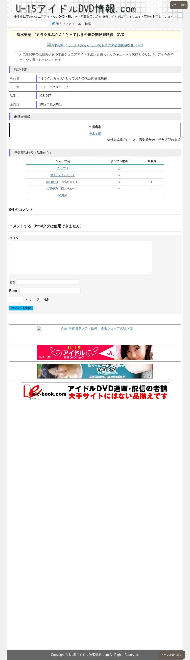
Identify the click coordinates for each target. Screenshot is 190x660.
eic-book (52, 182)
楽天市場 (63, 168)
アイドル (74, 24)
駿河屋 (62, 195)
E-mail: (14, 291)
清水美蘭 (95, 134)
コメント (15, 238)
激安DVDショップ (62, 175)
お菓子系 (52, 188)
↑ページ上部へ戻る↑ (171, 654)
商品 (59, 24)
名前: (13, 282)
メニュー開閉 (178, 5)
